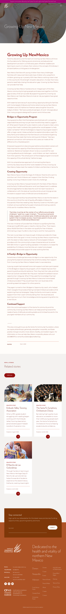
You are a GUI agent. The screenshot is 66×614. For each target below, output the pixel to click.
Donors (35, 568)
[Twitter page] (9, 583)
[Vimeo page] (12, 583)
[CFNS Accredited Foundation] (7, 592)
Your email (11, 528)
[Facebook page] (5, 583)
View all (9, 375)
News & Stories (46, 579)
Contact (45, 595)
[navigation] (6, 5)
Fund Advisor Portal (35, 588)
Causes (44, 571)
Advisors (35, 579)
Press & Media (46, 583)
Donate (44, 567)
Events (44, 575)
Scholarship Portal (35, 598)
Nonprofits (36, 574)
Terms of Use (56, 583)
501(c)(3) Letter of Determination (57, 568)
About (44, 587)
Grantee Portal (36, 593)
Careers (45, 591)
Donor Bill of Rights (56, 574)
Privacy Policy (56, 587)
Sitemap (55, 579)
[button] (60, 5)
